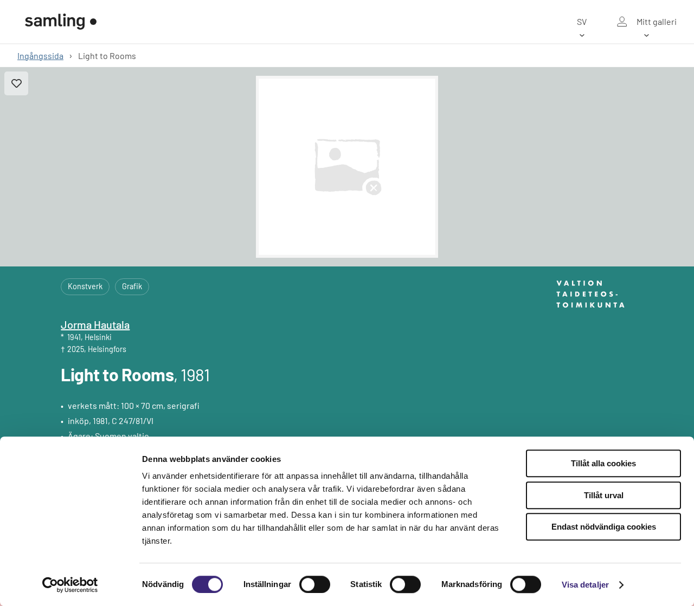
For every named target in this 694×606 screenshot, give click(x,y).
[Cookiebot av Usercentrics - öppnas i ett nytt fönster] (70, 585)
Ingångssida (40, 55)
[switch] (314, 584)
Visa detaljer (585, 584)
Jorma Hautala (95, 324)
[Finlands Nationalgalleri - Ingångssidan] (61, 21)
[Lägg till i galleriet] (16, 83)
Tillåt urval (604, 495)
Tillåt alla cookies (603, 463)
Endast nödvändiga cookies (603, 526)
